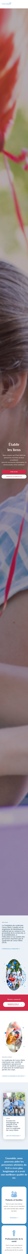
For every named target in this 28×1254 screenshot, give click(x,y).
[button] (25, 3)
